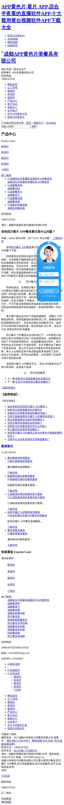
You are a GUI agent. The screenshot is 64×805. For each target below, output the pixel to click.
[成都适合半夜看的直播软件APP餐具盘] (29, 178)
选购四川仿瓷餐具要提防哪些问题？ (27, 413)
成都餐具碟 (13, 201)
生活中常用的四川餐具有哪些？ (33, 382)
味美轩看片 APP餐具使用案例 (23, 512)
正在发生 (51, 123)
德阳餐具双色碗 (16, 629)
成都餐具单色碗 (16, 626)
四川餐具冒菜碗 (16, 636)
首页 (28, 123)
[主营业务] (13, 673)
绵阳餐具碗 (13, 633)
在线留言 (12, 45)
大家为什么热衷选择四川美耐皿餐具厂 (28, 439)
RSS (45, 740)
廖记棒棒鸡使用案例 (18, 458)
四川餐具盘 (13, 616)
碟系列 (11, 97)
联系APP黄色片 (16, 35)
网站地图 (12, 42)
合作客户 (12, 110)
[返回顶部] (13, 664)
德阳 (6, 744)
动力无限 (19, 750)
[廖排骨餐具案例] (17, 533)
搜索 (34, 126)
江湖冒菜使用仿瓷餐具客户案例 (24, 494)
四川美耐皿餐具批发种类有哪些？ (26, 419)
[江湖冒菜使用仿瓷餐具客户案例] (26, 497)
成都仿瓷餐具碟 (16, 208)
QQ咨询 (5, 776)
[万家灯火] (30, 750)
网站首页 (12, 84)
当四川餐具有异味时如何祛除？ (24, 423)
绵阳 (12, 744)
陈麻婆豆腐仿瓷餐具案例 (21, 476)
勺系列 (5, 169)
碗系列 (11, 91)
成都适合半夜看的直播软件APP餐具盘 (28, 182)
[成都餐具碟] (14, 198)
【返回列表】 (8, 387)
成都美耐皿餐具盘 (17, 619)
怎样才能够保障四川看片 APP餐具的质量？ (31, 416)
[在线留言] (13, 670)
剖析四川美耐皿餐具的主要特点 (33, 378)
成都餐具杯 (13, 188)
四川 (56, 740)
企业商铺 (12, 39)
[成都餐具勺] (14, 191)
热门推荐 (6, 175)
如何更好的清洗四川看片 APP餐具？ (27, 406)
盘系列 (11, 94)
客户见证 (12, 104)
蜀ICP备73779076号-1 (18, 740)
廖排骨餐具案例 (16, 530)
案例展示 (7, 446)
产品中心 (12, 100)
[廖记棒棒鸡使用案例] (19, 461)
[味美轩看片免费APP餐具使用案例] (27, 515)
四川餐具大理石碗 (17, 623)
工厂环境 (12, 87)
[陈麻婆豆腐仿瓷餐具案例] (22, 479)
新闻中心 (12, 107)
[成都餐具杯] (14, 185)
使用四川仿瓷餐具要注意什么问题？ (27, 426)
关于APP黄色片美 (17, 114)
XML (51, 740)
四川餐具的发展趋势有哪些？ (23, 429)
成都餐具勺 (13, 195)
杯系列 (5, 163)
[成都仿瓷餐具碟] (17, 205)
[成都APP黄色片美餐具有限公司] (32, 61)
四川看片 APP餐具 (21, 247)
